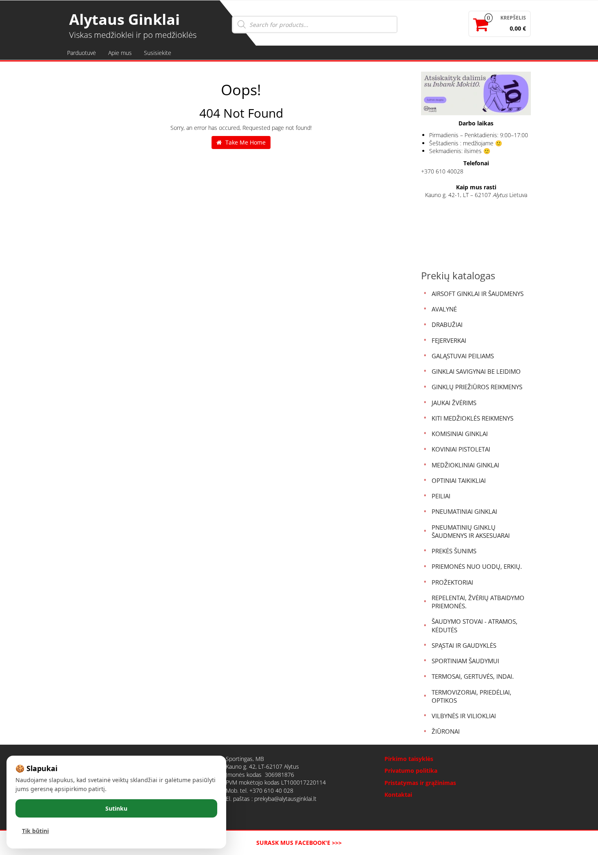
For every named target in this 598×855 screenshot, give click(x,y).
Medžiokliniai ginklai (465, 465)
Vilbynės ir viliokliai (464, 716)
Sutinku (116, 808)
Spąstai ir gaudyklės (464, 645)
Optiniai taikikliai (459, 480)
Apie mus (120, 53)
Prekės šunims (454, 551)
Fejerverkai (449, 340)
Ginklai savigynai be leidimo (476, 371)
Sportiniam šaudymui (465, 661)
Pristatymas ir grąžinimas (420, 783)
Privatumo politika (410, 770)
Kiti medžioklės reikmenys (472, 418)
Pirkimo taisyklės (408, 759)
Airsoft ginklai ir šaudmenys (478, 293)
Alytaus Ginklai (124, 19)
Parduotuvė (81, 53)
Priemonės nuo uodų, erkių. (477, 566)
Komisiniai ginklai (460, 434)
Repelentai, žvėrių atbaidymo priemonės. (478, 602)
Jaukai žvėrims (454, 403)
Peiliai (441, 496)
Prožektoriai (452, 582)
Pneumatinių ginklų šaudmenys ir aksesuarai (471, 531)
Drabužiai (447, 324)
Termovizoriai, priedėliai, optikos (471, 696)
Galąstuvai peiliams (463, 356)
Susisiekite (157, 53)
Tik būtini (35, 831)
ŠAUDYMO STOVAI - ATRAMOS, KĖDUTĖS (474, 625)
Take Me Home (245, 142)
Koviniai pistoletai (461, 449)
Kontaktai (398, 794)
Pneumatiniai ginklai (464, 511)
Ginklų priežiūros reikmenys (477, 387)
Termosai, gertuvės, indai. (473, 676)
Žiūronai (446, 731)
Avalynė (444, 309)
